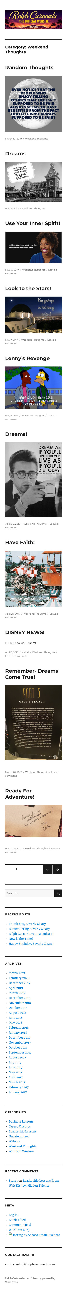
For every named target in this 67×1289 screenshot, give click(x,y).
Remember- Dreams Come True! (31, 674)
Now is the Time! (21, 938)
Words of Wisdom (21, 1151)
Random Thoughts (29, 67)
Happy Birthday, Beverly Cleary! (31, 943)
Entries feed (17, 1220)
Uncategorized (19, 1136)
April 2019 (16, 988)
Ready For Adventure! (19, 794)
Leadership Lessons (23, 1131)
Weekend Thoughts (36, 138)
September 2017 (20, 1052)
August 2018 (17, 1012)
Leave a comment (15, 656)
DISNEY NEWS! (24, 632)
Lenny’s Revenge (27, 358)
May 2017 (15, 1072)
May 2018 (15, 1022)
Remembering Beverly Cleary (29, 929)
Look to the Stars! (28, 288)
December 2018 (19, 998)
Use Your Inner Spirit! (32, 223)
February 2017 (19, 1087)
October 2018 (18, 1007)
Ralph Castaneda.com (17, 1278)
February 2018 (19, 1027)
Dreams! (16, 434)
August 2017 (17, 1057)
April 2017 (16, 1077)
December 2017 (19, 1037)
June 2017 (15, 1067)
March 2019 (17, 993)
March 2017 (17, 1082)
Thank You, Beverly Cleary (27, 924)
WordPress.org (19, 1229)
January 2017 (18, 1092)
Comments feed (20, 1225)
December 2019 (20, 983)
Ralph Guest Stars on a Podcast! (31, 933)
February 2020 (19, 978)
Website (26, 652)
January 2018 (18, 1032)
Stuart (13, 1180)
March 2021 (17, 973)
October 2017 (18, 1047)
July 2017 (15, 1062)
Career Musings (20, 1126)
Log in (13, 1215)
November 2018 (20, 1003)
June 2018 (16, 1017)
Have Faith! (20, 542)
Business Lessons (21, 1121)
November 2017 (20, 1042)
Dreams (15, 153)
